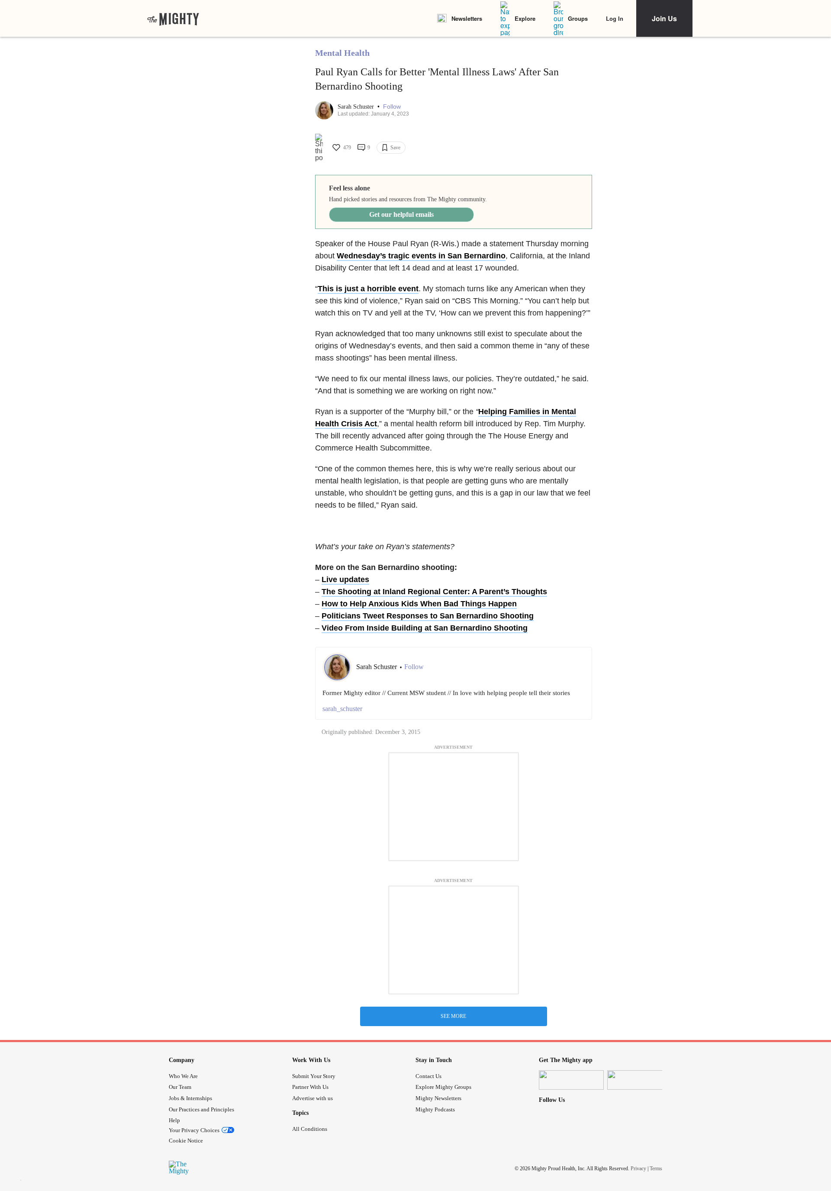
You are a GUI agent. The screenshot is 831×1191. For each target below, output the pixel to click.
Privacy (638, 1168)
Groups (578, 18)
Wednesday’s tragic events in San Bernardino (421, 255)
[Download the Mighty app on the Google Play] (639, 1080)
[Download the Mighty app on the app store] (571, 1080)
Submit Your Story (313, 1076)
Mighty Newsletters (438, 1098)
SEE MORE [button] (453, 1016)
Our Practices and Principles (201, 1109)
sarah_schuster (342, 708)
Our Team (180, 1087)
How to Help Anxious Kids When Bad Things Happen (419, 603)
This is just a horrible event (368, 288)
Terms (656, 1168)
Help (174, 1120)
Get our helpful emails (401, 214)
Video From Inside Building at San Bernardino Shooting (425, 628)
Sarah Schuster (357, 106)
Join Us (664, 18)
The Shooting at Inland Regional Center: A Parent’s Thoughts (434, 591)
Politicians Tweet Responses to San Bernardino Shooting (428, 616)
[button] (392, 106)
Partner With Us (310, 1087)
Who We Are (183, 1076)
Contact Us (428, 1076)
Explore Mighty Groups (443, 1087)
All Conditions (309, 1129)
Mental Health (342, 53)
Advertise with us (312, 1098)
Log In (614, 18)
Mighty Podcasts (435, 1109)
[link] (173, 18)
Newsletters (466, 18)
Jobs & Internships (190, 1098)
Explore (525, 18)
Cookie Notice (186, 1140)
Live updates (345, 579)
